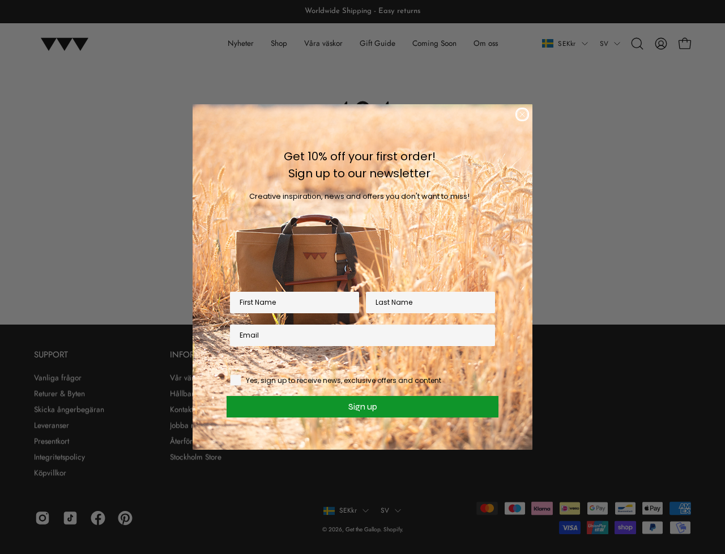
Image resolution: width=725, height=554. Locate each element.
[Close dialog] (522, 114)
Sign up (362, 406)
